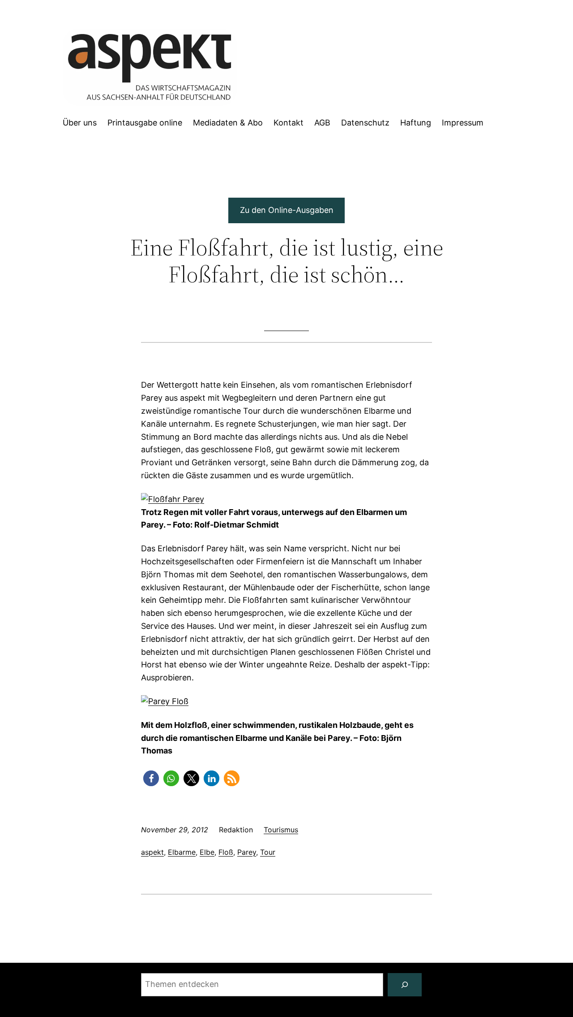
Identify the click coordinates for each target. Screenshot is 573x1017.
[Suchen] (405, 984)
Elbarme (182, 852)
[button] (151, 778)
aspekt (152, 852)
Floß (225, 852)
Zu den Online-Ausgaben (287, 210)
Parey (246, 852)
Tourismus (281, 829)
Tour (267, 852)
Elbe (207, 852)
